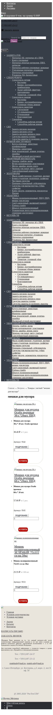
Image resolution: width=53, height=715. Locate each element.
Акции (10, 6)
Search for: (16, 38)
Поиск (10, 705)
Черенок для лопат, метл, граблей (27, 168)
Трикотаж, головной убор (29, 95)
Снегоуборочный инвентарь (25, 171)
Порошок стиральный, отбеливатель (29, 183)
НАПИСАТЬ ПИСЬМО (12, 631)
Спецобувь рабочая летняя (29, 122)
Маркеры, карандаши (22, 149)
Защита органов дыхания (23, 129)
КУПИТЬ (23, 461)
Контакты (11, 3)
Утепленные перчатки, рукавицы (27, 70)
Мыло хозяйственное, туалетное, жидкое (31, 176)
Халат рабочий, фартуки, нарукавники (29, 91)
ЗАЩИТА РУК (14, 55)
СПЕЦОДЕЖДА (14, 77)
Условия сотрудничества (18, 614)
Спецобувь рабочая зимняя (29, 124)
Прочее (15, 193)
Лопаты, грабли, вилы (22, 161)
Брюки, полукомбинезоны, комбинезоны (29, 86)
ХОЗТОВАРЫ (13, 173)
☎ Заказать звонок (10, 30)
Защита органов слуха (22, 131)
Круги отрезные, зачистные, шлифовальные (25, 145)
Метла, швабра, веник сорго (25, 166)
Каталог (10, 624)
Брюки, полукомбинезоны (29, 102)
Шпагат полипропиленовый (25, 208)
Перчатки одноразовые (22, 72)
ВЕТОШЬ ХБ (13, 215)
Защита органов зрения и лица (26, 134)
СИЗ (9, 127)
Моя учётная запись (16, 703)
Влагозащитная (24, 117)
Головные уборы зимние (28, 104)
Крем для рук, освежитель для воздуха (30, 191)
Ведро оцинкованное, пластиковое (28, 163)
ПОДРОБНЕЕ (21, 447)
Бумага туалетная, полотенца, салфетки (30, 178)
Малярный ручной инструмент (26, 156)
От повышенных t (25, 112)
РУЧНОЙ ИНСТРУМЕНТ (19, 141)
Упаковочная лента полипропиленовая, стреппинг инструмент (30, 211)
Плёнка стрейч (19, 205)
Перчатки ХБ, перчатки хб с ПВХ (27, 58)
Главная (11, 388)
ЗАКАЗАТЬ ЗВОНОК (11, 636)
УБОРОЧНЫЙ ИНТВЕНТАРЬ (21, 159)
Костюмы (21, 82)
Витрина (20, 388)
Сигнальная (22, 109)
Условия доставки (15, 617)
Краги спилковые (20, 60)
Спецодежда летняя (21, 80)
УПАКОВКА (13, 195)
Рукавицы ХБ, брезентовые (25, 75)
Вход (3, 13)
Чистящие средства (21, 181)
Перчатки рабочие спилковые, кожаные (30, 67)
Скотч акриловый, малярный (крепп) (29, 203)
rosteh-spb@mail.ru (35, 663)
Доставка (11, 8)
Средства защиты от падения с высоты (30, 139)
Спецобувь (17, 119)
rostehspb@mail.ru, (18, 663)
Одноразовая (23, 114)
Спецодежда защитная (22, 107)
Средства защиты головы (23, 136)
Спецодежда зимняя (21, 97)
